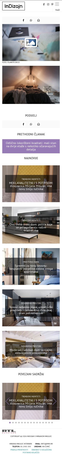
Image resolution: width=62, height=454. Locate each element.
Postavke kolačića (31, 452)
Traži (57, 10)
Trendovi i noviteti (31, 179)
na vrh (57, 430)
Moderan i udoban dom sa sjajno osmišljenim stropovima (31, 351)
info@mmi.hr (47, 444)
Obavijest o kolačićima (41, 450)
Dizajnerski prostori (31, 303)
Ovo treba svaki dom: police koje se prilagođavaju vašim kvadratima (30, 227)
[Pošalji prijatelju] (38, 20)
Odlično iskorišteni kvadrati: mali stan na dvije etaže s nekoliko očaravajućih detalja (31, 146)
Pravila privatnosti (19, 450)
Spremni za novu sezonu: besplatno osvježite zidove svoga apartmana (31, 269)
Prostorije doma (31, 262)
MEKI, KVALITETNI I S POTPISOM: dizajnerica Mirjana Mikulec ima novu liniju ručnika (31, 186)
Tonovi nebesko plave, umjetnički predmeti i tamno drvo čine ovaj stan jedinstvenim (31, 310)
